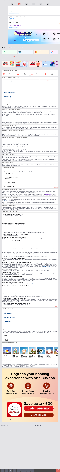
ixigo (4, 425)
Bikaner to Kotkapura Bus (8, 318)
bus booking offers (48, 194)
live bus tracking (6, 200)
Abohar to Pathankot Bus (8, 97)
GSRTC (39, 355)
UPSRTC (56, 355)
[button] (12, 4)
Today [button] (10, 2)
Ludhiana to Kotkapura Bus (8, 316)
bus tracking (32, 283)
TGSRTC (13, 355)
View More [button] (56, 187)
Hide (56, 306)
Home (3, 56)
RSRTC (47, 355)
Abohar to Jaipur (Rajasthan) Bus (9, 91)
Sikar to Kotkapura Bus (7, 321)
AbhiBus (2, 425)
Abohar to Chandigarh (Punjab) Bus (9, 92)
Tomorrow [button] (13, 2)
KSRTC (22, 355)
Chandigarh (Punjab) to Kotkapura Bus (10, 312)
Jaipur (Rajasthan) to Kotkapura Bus (9, 317)
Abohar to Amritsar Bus (7, 93)
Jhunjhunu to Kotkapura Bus (8, 313)
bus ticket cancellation (46, 266)
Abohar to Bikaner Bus (7, 96)
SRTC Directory (31, 345)
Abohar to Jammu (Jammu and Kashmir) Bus (10, 95)
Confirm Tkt (6, 425)
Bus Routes (6, 56)
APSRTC (5, 355)
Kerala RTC (31, 355)
